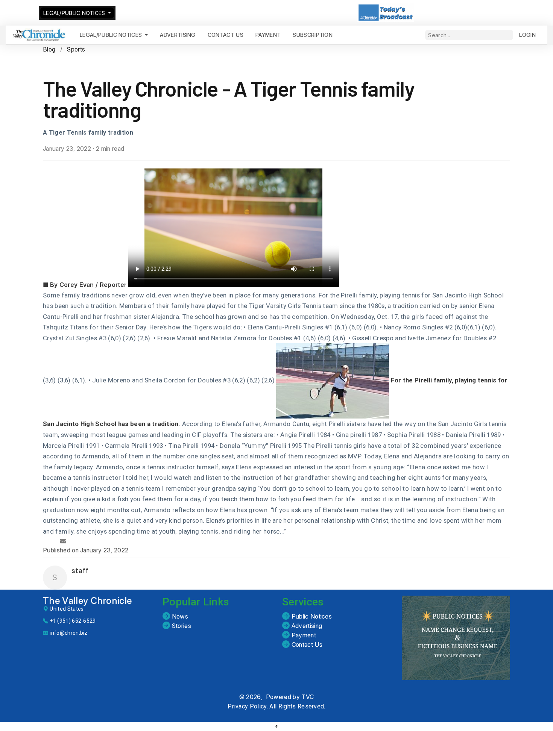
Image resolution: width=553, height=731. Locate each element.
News (179, 616)
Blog (49, 49)
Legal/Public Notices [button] (112, 35)
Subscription (313, 35)
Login (527, 35)
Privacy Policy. (248, 706)
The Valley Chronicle (87, 600)
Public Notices (311, 616)
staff (80, 570)
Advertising (178, 35)
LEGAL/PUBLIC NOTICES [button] (75, 13)
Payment (303, 635)
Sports (76, 49)
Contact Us (306, 644)
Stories (180, 625)
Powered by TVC (290, 697)
